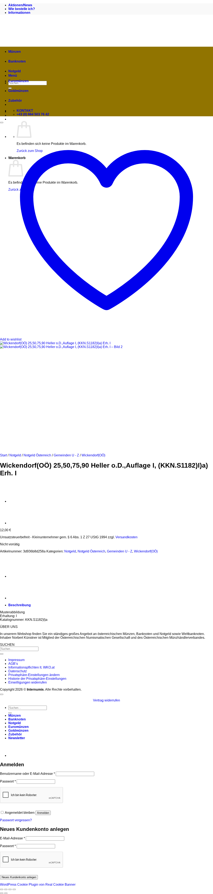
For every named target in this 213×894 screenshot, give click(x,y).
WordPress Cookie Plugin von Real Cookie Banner (38, 884)
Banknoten (17, 61)
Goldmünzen (18, 91)
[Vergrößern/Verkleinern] (1, 889)
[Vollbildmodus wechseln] (5, 889)
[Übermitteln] (1, 654)
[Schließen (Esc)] (14, 889)
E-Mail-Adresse (12, 838)
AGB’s (13, 663)
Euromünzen (18, 81)
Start (3, 455)
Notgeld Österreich (37, 455)
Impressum (16, 660)
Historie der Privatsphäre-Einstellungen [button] (37, 678)
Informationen (19, 12)
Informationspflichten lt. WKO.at (31, 667)
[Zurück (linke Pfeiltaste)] (1, 893)
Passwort (8, 781)
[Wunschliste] (1, 122)
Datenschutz (17, 671)
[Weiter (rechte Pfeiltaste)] (5, 893)
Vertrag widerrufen (106, 700)
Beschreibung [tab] (19, 605)
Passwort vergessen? (16, 820)
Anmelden (43, 812)
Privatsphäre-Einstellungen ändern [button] (34, 675)
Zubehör (15, 100)
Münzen (14, 51)
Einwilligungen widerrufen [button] (27, 682)
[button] (16, 738)
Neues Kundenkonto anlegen (19, 877)
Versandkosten (126, 537)
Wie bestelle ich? (21, 9)
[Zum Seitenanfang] (1, 694)
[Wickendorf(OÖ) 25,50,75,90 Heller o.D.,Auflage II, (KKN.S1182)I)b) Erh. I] (18, 501)
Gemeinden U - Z (66, 455)
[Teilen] (10, 889)
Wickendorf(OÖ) (93, 455)
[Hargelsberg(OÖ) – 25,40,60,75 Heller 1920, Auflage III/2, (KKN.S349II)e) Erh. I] (18, 523)
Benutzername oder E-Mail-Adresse (27, 773)
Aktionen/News (20, 5)
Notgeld (14, 71)
